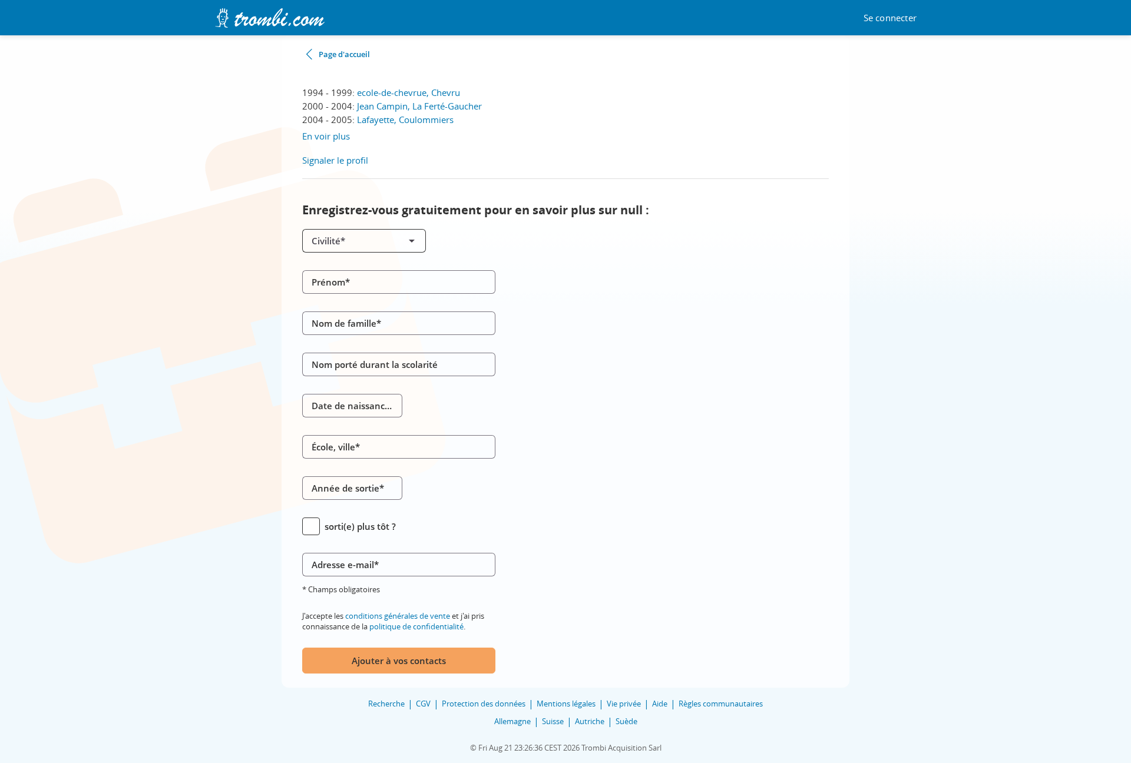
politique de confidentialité (416, 626)
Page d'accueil (344, 54)
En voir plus (326, 136)
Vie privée (624, 703)
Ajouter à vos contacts (399, 660)
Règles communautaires (721, 703)
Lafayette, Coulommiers (405, 119)
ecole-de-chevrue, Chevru (408, 92)
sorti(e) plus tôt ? (360, 526)
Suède (626, 721)
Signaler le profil (335, 160)
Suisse (553, 721)
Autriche (589, 721)
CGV (423, 703)
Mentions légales (566, 703)
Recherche (386, 703)
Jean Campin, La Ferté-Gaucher (419, 106)
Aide (659, 703)
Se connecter (890, 18)
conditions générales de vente (397, 616)
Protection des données (483, 703)
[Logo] (269, 18)
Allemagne (512, 721)
